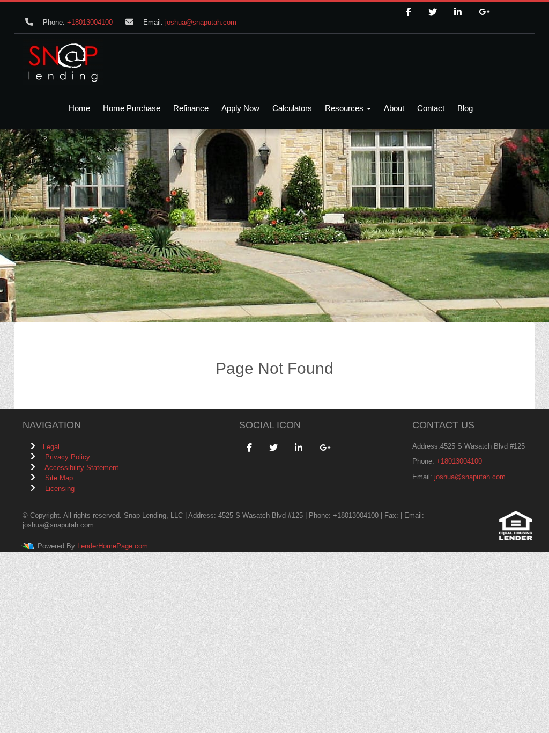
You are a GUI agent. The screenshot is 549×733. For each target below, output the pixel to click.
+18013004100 (90, 22)
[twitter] (432, 12)
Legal (51, 447)
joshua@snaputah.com (200, 22)
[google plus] (484, 12)
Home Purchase (131, 108)
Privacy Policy (67, 457)
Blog (465, 108)
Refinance (191, 108)
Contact (430, 108)
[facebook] (408, 12)
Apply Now (240, 108)
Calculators (292, 108)
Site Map (59, 478)
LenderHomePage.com (112, 546)
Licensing (60, 489)
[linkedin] (458, 12)
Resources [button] (345, 108)
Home (79, 108)
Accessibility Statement (81, 468)
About (394, 108)
